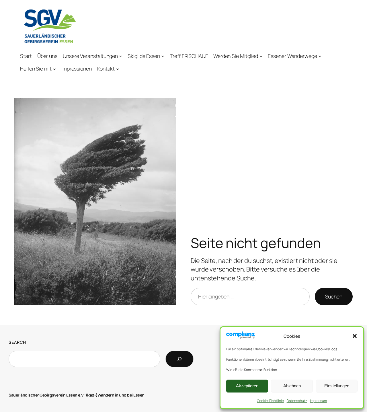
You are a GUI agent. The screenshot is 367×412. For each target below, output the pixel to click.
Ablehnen (292, 385)
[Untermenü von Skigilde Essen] (162, 56)
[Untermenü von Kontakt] (117, 68)
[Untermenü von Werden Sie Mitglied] (261, 56)
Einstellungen (336, 385)
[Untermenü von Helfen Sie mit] (54, 68)
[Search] (179, 359)
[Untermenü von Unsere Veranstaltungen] (120, 56)
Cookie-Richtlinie (270, 400)
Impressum (318, 400)
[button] (355, 336)
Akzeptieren (247, 385)
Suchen (333, 296)
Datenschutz (297, 400)
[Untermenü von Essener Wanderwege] (319, 56)
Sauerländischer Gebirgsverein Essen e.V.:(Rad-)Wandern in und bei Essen (77, 395)
